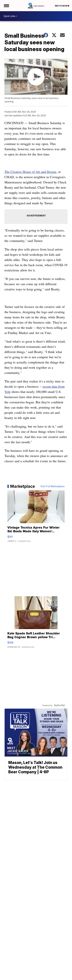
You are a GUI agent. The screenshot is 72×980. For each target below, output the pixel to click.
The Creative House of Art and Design (30, 171)
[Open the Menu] (6, 5)
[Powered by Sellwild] (59, 705)
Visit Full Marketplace (52, 486)
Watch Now (61, 6)
